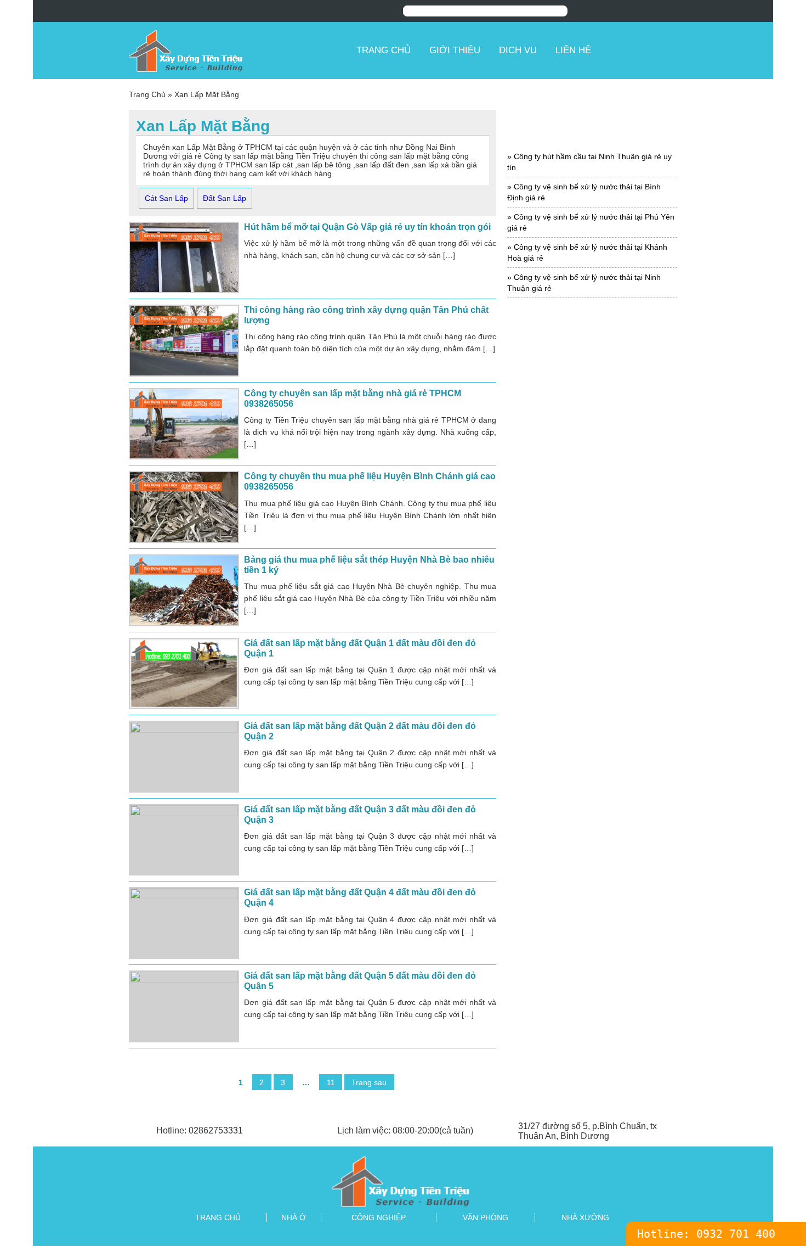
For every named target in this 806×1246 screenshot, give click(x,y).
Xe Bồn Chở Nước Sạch (592, 791)
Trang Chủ (147, 94)
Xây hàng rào (592, 768)
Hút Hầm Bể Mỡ (592, 486)
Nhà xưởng (585, 1217)
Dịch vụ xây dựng (592, 415)
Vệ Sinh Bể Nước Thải (592, 697)
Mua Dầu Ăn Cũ (592, 533)
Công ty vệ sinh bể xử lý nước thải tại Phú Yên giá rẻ (590, 222)
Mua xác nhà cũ (592, 557)
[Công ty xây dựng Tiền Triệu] (238, 50)
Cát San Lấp (166, 198)
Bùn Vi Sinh (592, 368)
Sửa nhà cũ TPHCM (592, 627)
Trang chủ (383, 50)
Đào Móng (592, 439)
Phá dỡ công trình (592, 603)
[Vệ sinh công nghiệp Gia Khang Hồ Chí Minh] (403, 1181)
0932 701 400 (735, 1234)
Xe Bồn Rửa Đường (592, 815)
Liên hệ (573, 50)
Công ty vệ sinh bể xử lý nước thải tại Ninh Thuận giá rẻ (584, 283)
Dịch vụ (518, 50)
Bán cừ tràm (592, 345)
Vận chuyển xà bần (592, 674)
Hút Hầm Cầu (592, 509)
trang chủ (218, 1217)
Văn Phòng (485, 1217)
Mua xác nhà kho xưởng (592, 580)
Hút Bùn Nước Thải (592, 463)
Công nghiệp (378, 1217)
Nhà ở (293, 1217)
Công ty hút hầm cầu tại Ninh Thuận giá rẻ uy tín (589, 162)
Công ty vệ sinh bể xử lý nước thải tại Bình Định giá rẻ (584, 192)
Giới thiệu (454, 50)
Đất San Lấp (224, 198)
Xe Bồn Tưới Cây (592, 838)
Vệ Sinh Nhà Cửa (592, 721)
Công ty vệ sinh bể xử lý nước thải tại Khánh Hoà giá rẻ (587, 252)
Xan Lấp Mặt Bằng (592, 744)
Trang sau (369, 1081)
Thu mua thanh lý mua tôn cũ (592, 650)
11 (331, 1081)
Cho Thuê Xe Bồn (592, 392)
